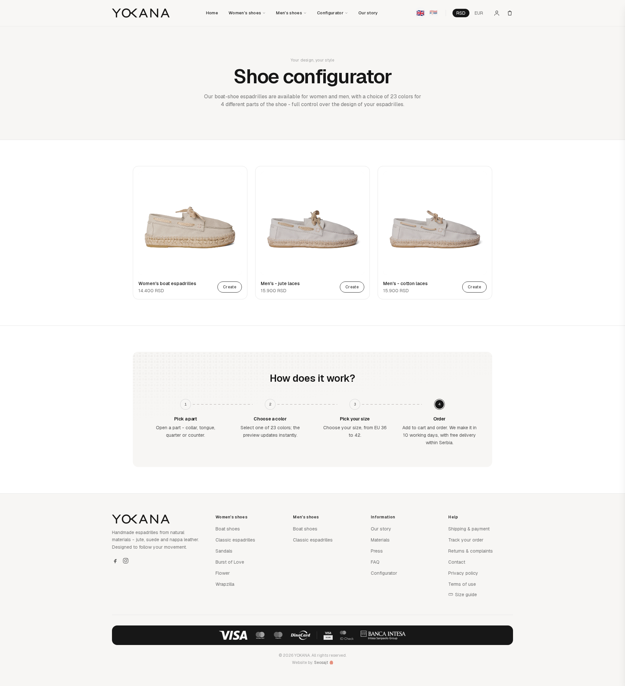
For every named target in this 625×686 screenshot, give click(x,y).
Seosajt (321, 662)
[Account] (496, 13)
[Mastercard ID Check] (346, 635)
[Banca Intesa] (383, 635)
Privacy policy (463, 573)
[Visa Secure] (328, 635)
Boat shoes (227, 529)
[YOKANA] (141, 13)
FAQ (375, 562)
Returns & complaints (470, 551)
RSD (460, 13)
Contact (456, 562)
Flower (222, 573)
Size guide (466, 594)
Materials (380, 540)
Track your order (465, 540)
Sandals (223, 551)
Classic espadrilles (235, 540)
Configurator (330, 13)
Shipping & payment (469, 529)
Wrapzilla (224, 584)
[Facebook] (115, 560)
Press (377, 551)
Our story (368, 13)
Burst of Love (229, 562)
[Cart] (510, 13)
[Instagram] (125, 560)
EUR (479, 13)
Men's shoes (289, 13)
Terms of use (462, 584)
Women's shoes (245, 13)
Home (212, 13)
